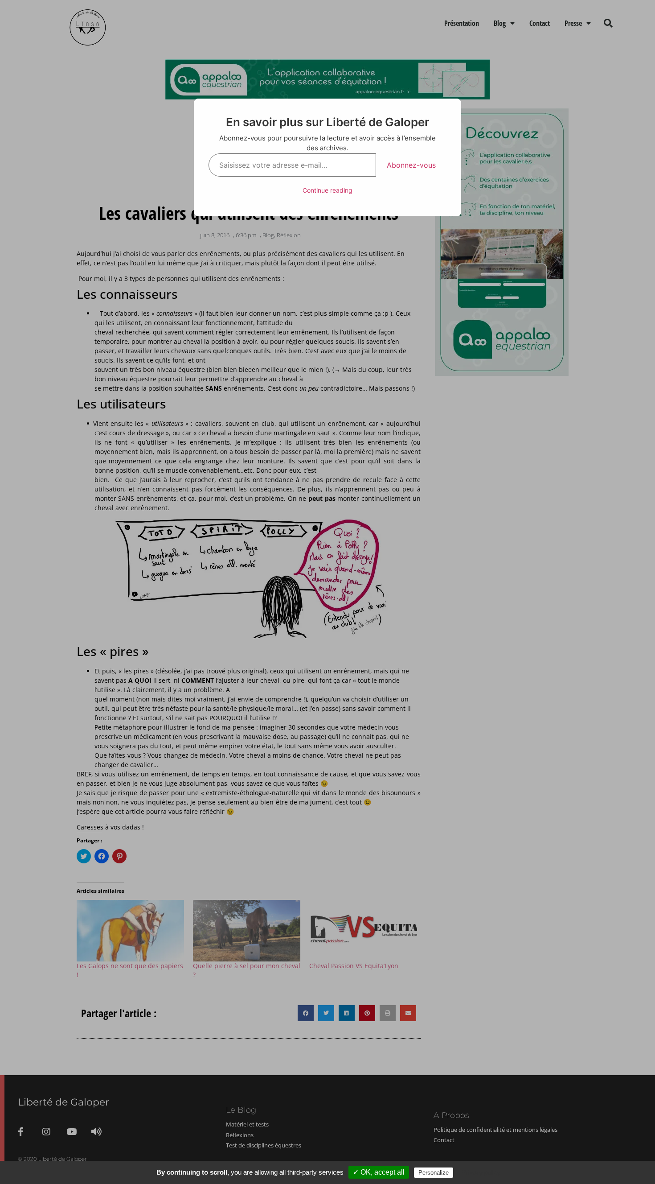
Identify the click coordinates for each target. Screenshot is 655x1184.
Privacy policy (481, 1172)
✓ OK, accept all (379, 1172)
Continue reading (327, 190)
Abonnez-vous (411, 165)
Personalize (433, 1172)
